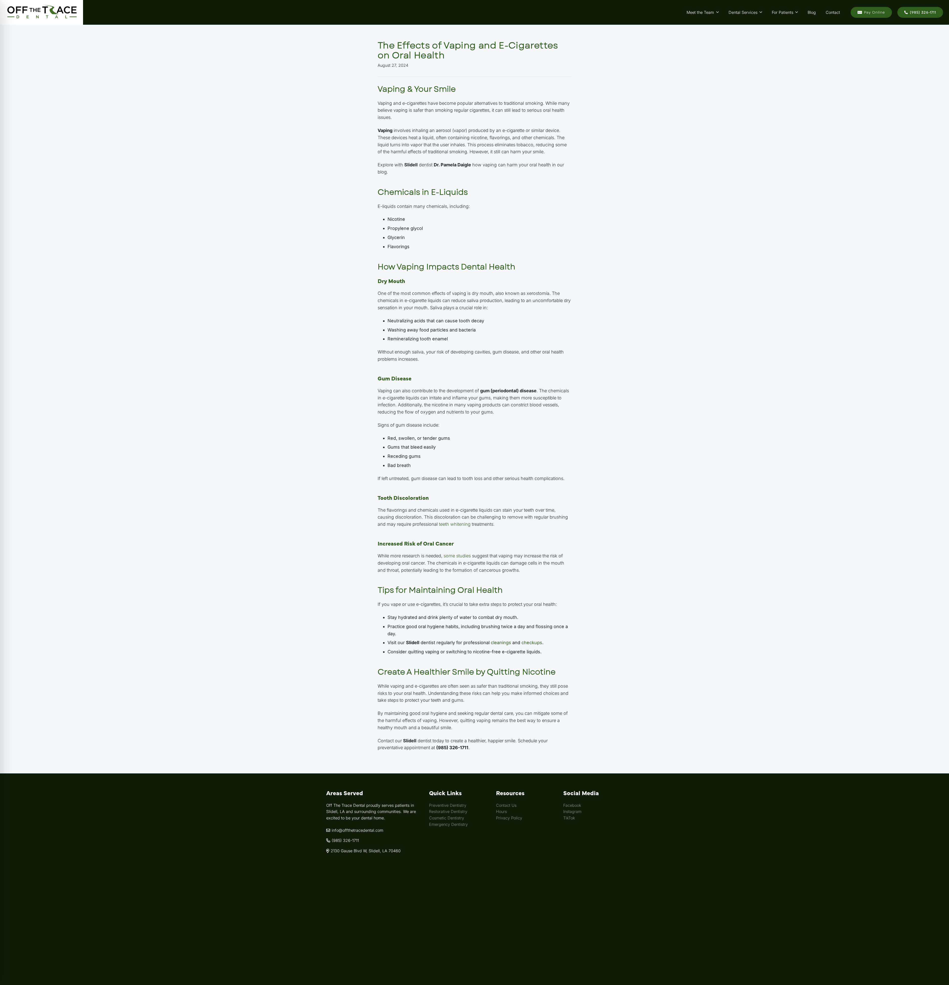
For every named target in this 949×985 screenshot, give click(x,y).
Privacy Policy (509, 817)
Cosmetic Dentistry (446, 817)
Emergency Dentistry (448, 824)
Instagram (572, 811)
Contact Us (506, 805)
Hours (501, 811)
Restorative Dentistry (448, 811)
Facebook (572, 805)
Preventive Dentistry (447, 805)
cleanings (501, 642)
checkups (531, 642)
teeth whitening (455, 524)
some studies (457, 555)
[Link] (41, 12)
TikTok (569, 817)
